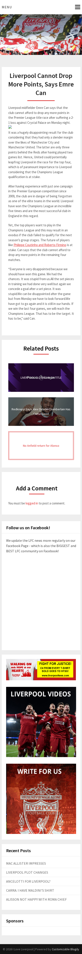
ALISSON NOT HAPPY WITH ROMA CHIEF (36, 899)
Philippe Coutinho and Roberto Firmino (40, 245)
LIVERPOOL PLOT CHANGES (27, 872)
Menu (7, 7)
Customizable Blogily (65, 949)
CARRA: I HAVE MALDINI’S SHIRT (30, 890)
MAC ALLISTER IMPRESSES (26, 863)
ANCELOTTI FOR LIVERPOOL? (28, 881)
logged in (32, 503)
